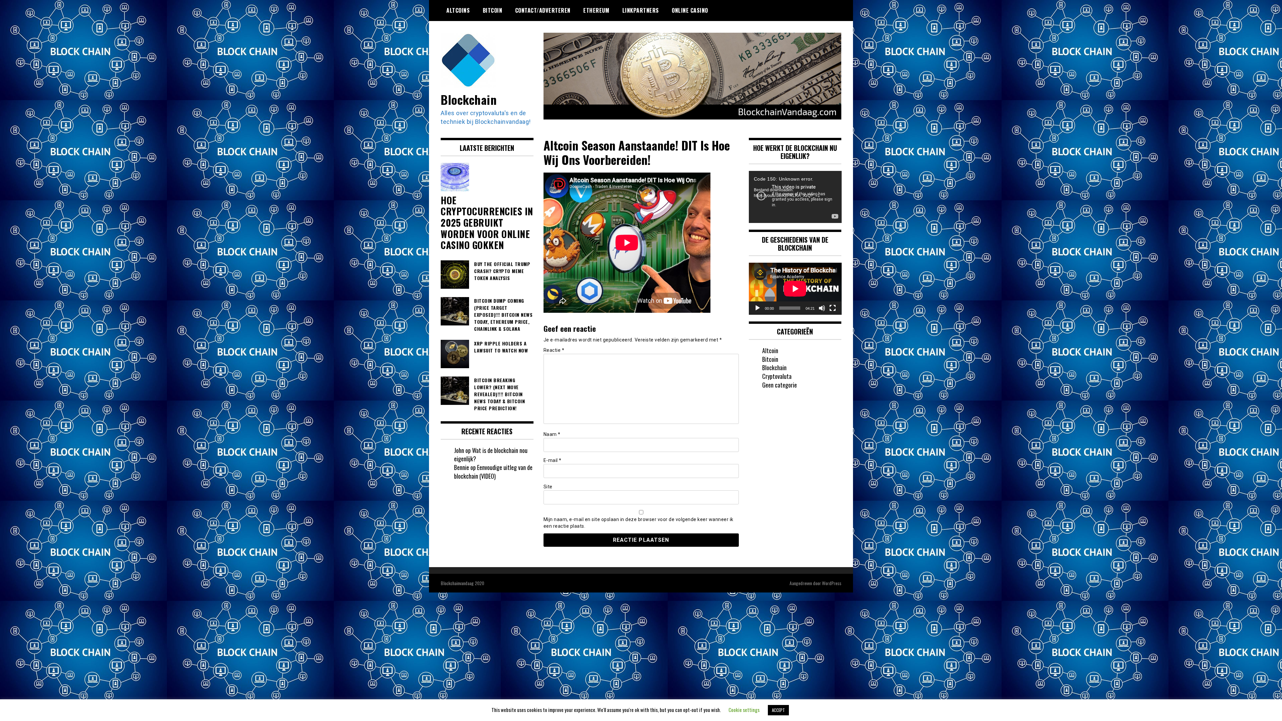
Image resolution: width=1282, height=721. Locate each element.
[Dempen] (822, 308)
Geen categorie (779, 385)
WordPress (831, 582)
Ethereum (596, 10)
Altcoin (770, 350)
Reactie (554, 350)
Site (548, 486)
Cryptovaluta (777, 376)
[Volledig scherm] (832, 308)
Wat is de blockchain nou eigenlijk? (490, 454)
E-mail (553, 460)
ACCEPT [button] (778, 710)
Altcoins (458, 10)
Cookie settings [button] (744, 709)
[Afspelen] (757, 308)
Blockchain (468, 99)
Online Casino (690, 10)
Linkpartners (640, 10)
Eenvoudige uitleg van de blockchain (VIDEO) (493, 471)
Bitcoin (492, 10)
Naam (552, 434)
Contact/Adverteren (543, 10)
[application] (795, 197)
